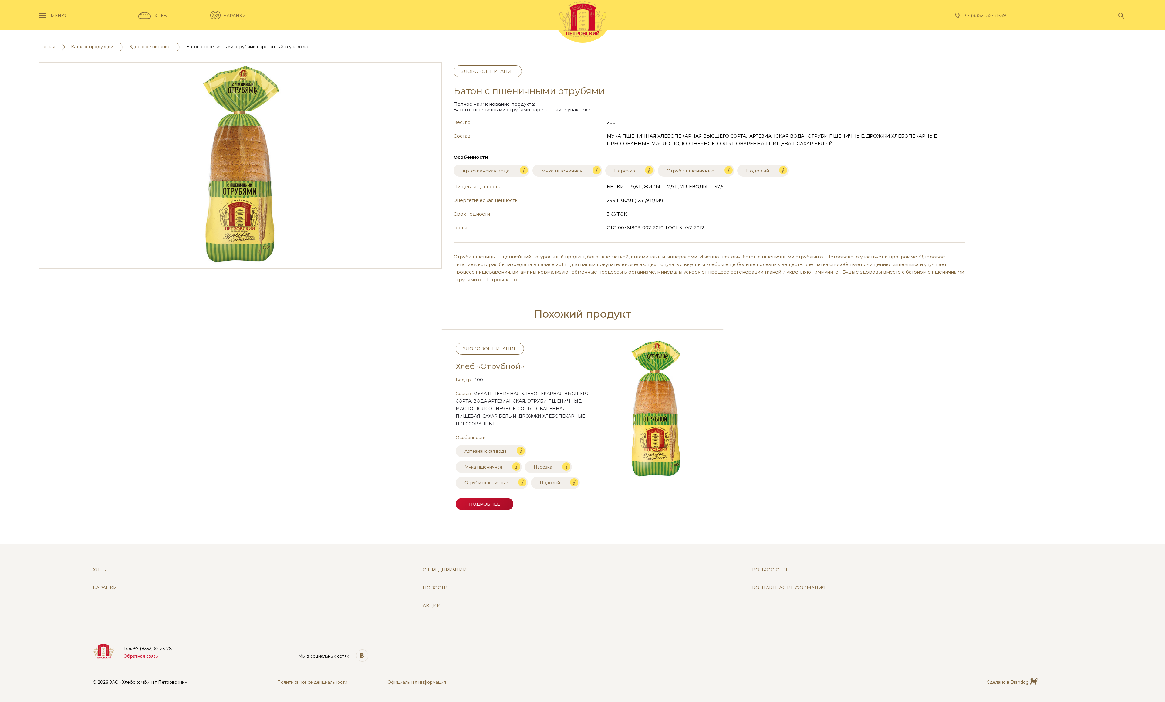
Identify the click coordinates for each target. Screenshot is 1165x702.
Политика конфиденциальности (312, 682)
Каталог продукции (92, 47)
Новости (435, 587)
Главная (47, 47)
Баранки (234, 16)
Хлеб (160, 16)
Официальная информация (416, 682)
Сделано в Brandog (1008, 682)
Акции (432, 605)
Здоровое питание (150, 47)
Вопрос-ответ (772, 569)
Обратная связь (140, 656)
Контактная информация (789, 587)
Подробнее (484, 504)
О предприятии (445, 569)
